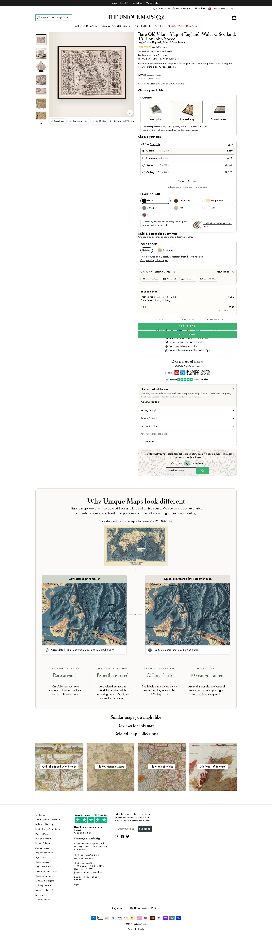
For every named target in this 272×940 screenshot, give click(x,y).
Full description (166, 67)
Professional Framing (44, 824)
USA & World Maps (116, 26)
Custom (150, 215)
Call (193, 350)
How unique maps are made (154, 434)
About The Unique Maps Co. (48, 820)
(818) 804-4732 (84, 833)
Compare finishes (189, 130)
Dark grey (152, 208)
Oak (181, 208)
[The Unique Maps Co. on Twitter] (127, 836)
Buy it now (187, 334)
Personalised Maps (182, 26)
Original (146, 250)
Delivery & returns (149, 418)
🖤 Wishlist (200, 8)
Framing (146, 98)
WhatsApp (204, 350)
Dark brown (184, 201)
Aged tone (168, 250)
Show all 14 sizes (187, 181)
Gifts (159, 26)
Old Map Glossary (43, 885)
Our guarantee (147, 441)
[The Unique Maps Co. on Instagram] (116, 836)
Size (187, 144)
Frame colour (150, 194)
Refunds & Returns (43, 843)
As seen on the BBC (44, 890)
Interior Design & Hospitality (47, 829)
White (214, 208)
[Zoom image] (130, 113)
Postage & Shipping (44, 839)
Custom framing (42, 862)
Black (150, 201)
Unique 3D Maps (42, 834)
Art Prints (143, 26)
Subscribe (144, 829)
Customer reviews (43, 876)
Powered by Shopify (136, 929)
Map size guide (42, 848)
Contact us (40, 815)
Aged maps (40, 857)
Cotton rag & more (43, 867)
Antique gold (217, 201)
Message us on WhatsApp (88, 838)
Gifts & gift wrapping (44, 881)
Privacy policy (41, 895)
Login (76, 885)
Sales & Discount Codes (46, 871)
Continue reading (150, 402)
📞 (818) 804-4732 (161, 8)
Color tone (148, 244)
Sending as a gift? (149, 410)
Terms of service (42, 900)
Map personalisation (44, 853)
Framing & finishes (149, 426)
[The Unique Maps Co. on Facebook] (122, 836)
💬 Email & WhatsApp (182, 8)
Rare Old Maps (86, 26)
